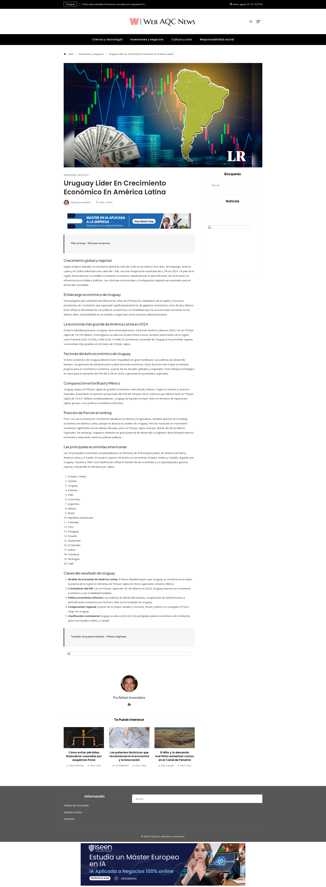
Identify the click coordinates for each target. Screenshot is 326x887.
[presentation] (79, 3)
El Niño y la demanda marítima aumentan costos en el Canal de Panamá (174, 756)
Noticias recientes (99, 243)
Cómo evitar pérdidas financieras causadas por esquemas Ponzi (114, 4)
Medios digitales (116, 636)
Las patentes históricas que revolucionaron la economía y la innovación (129, 756)
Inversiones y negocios (76, 175)
